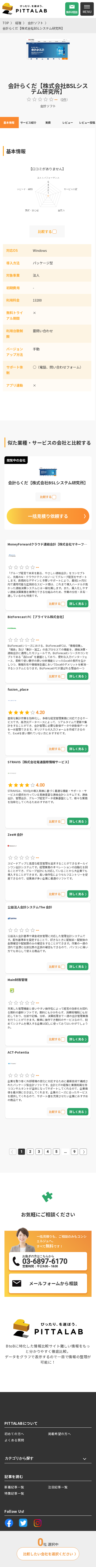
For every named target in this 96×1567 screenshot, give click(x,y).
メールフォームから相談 (53, 1283)
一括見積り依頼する (48, 516)
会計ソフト (35, 23)
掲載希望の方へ (59, 1433)
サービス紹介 (28, 122)
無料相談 (72, 12)
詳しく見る (76, 603)
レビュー (67, 122)
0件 (64, 99)
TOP (5, 23)
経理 (18, 23)
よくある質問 (14, 1440)
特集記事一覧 (14, 1493)
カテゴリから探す (19, 1458)
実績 (48, 122)
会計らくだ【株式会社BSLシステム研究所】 (33, 28)
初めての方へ (14, 1433)
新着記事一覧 (14, 1487)
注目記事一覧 (58, 1487)
